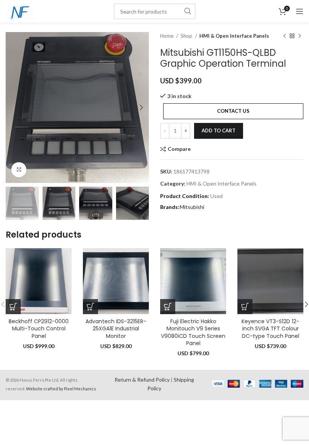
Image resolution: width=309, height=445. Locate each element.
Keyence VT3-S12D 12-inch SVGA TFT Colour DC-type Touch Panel (270, 329)
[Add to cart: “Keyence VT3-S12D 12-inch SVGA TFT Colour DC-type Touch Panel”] (244, 306)
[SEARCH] (188, 11)
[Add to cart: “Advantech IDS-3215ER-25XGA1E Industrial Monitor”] (90, 306)
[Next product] (299, 36)
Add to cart (219, 130)
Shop (187, 36)
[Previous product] (284, 36)
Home (167, 36)
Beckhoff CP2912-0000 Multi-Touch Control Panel (39, 329)
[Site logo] (20, 11)
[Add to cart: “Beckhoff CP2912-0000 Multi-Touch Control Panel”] (13, 306)
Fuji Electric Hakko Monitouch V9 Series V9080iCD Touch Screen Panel (193, 332)
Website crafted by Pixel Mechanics (61, 388)
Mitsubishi (192, 207)
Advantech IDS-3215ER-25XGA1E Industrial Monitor (116, 329)
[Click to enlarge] (18, 169)
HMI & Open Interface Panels (234, 36)
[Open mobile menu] (299, 11)
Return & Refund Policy (142, 379)
